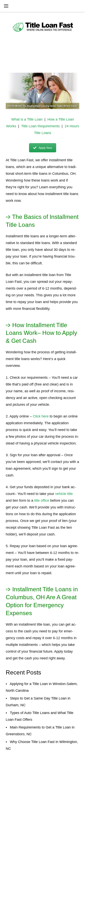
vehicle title (64, 494)
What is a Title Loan (26, 119)
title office (41, 500)
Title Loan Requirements (40, 126)
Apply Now (45, 147)
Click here (41, 416)
